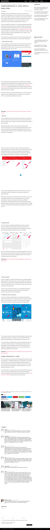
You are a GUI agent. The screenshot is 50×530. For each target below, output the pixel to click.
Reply (5, 433)
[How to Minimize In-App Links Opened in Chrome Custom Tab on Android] (6, 404)
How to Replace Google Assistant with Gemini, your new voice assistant (17, 409)
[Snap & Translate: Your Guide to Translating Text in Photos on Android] (27, 404)
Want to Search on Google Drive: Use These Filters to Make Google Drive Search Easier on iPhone (41, 8)
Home (2, 4)
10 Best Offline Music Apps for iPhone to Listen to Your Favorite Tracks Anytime (41, 41)
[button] (46, 1)
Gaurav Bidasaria (3, 11)
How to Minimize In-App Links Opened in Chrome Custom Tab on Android (5, 409)
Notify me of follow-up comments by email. (8, 522)
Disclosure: (3, 391)
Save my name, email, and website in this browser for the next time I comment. (14, 520)
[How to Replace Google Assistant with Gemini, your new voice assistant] (17, 404)
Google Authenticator (27, 29)
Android (2, 407)
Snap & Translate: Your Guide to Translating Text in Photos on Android (27, 409)
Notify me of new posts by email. (7, 523)
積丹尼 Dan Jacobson (7, 500)
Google (4, 4)
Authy (19, 29)
